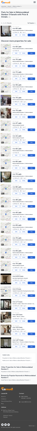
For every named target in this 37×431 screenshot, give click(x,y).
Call (31, 35)
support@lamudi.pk (26, 402)
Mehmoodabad (16, 6)
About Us (3, 396)
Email (23, 35)
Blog (2, 403)
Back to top (31, 425)
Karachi (9, 6)
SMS (16, 35)
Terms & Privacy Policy (6, 401)
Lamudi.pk (3, 6)
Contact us (3, 399)
